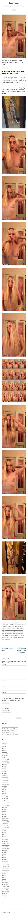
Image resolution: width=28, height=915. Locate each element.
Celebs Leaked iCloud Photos (8, 624)
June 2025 (4, 768)
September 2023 (5, 805)
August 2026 (4, 743)
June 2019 (4, 897)
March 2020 (4, 880)
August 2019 (4, 893)
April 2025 (4, 771)
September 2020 (5, 870)
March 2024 (4, 795)
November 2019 (5, 888)
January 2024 (5, 798)
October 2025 (5, 761)
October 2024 (5, 782)
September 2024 (5, 784)
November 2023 (5, 802)
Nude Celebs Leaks (6, 712)
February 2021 (5, 861)
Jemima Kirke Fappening (7, 628)
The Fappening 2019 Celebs (10, 637)
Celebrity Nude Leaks (18, 623)
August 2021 (4, 850)
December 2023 (5, 800)
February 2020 (5, 882)
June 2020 (4, 875)
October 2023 (5, 804)
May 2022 (4, 834)
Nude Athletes (5, 635)
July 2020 (4, 873)
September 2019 (5, 891)
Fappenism (14, 3)
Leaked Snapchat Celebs (17, 633)
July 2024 (4, 787)
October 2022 (5, 825)
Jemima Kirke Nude (19, 631)
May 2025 (4, 770)
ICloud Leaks (5, 626)
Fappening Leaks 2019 (20, 624)
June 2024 (4, 789)
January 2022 (5, 841)
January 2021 (5, 863)
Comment (4, 664)
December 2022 (5, 821)
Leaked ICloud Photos (7, 633)
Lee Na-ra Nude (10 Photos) (8, 732)
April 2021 (4, 857)
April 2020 (4, 879)
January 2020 (5, 884)
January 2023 (5, 820)
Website (4, 692)
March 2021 (4, 859)
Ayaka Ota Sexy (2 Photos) (8, 730)
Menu (14, 9)
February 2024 (5, 796)
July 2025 (4, 766)
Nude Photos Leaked (13, 635)
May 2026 (4, 748)
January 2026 (5, 755)
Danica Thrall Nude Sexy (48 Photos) (10, 727)
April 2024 (4, 793)
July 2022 (4, 830)
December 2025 (5, 757)
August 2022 (4, 829)
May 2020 (4, 877)
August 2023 (4, 807)
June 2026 (4, 746)
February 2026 (5, 753)
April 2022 (4, 836)
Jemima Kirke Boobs (18, 626)
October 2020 (5, 868)
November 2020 (5, 866)
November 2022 (5, 823)
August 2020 (4, 872)
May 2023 (4, 812)
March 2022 (4, 838)
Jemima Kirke (11, 626)
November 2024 (5, 780)
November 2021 (5, 845)
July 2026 (4, 745)
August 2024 (4, 786)
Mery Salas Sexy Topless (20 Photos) (10, 728)
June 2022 (4, 832)
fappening (7, 639)
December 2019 (5, 886)
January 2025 (5, 777)
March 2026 (4, 752)
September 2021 (5, 848)
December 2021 (5, 843)
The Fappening (5, 708)
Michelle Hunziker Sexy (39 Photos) (10, 734)
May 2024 (4, 791)
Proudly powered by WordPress (8, 912)
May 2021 (4, 855)
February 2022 (5, 839)
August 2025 (4, 764)
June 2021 (4, 854)
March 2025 (4, 773)
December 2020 (5, 864)
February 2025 (5, 775)
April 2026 (4, 750)
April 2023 (4, 814)
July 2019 (4, 895)
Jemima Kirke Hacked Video (10, 630)
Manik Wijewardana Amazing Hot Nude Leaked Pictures (21, 650)
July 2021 (4, 852)
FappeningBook (5, 710)
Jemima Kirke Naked (10, 631)
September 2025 (5, 762)
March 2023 (4, 816)
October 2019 (5, 889)
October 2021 (5, 846)
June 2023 (4, 811)
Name (4, 681)
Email (3, 686)
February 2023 (5, 818)
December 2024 (5, 779)
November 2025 (5, 759)
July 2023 (4, 809)
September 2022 (5, 827)
